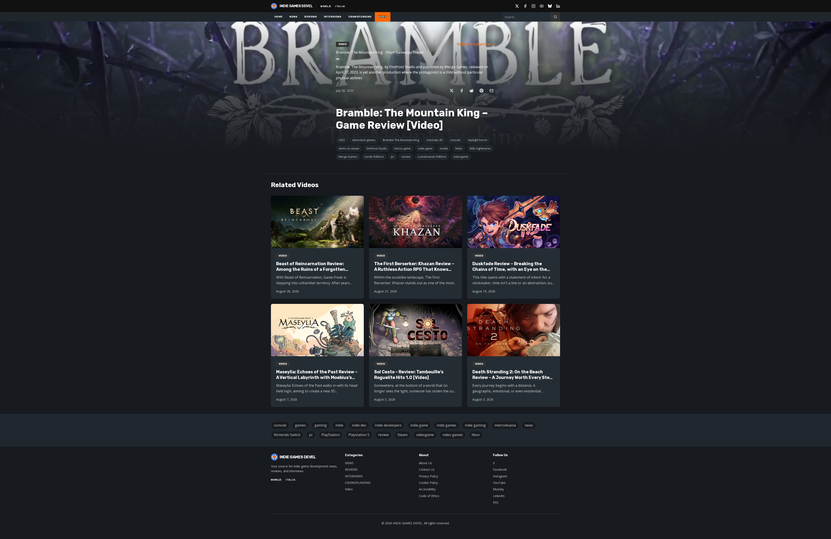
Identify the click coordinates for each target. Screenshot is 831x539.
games (300, 425)
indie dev (359, 425)
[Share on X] (451, 90)
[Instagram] (533, 6)
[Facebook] (525, 6)
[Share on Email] (491, 90)
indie (339, 425)
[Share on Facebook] (461, 90)
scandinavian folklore (432, 157)
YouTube (499, 483)
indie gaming (475, 425)
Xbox (476, 434)
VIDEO (382, 16)
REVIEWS (310, 16)
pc (392, 157)
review (405, 157)
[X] (517, 6)
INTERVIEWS (332, 16)
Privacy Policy (428, 476)
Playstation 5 (358, 434)
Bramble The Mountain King (401, 140)
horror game (402, 148)
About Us (425, 463)
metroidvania (505, 425)
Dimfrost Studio (377, 148)
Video (349, 489)
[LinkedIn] (558, 6)
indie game (425, 148)
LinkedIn (499, 496)
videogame (461, 157)
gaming (320, 425)
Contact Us (427, 469)
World (325, 6)
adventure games (363, 140)
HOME (278, 16)
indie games (446, 425)
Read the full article (473, 44)
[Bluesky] (550, 6)
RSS (495, 502)
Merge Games (348, 157)
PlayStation (330, 434)
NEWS (293, 16)
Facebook (500, 469)
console (455, 140)
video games (453, 434)
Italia (340, 6)
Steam (402, 434)
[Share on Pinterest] (481, 90)
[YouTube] (542, 6)
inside (444, 148)
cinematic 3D (434, 140)
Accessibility (427, 489)
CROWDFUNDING (360, 16)
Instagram (500, 476)
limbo (458, 148)
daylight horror (477, 140)
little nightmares (480, 148)
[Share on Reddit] (471, 90)
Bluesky (498, 489)
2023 (342, 140)
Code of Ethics (429, 496)
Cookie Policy (428, 483)
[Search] (555, 17)
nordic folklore (374, 157)
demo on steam (349, 148)
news (529, 425)
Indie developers (388, 425)
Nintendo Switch (287, 434)
